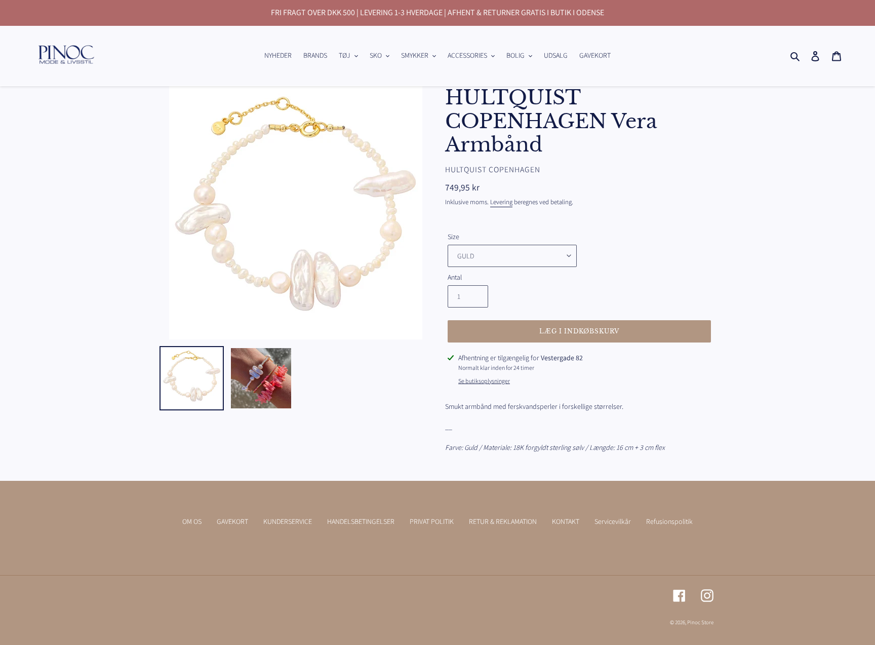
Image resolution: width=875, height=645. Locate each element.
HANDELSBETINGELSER (360, 521)
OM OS (192, 521)
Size (453, 236)
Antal (455, 277)
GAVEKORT (232, 521)
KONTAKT (565, 521)
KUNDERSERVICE (287, 521)
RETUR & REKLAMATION (503, 521)
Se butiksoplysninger (484, 381)
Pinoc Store (700, 622)
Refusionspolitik (669, 521)
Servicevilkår (612, 521)
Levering (501, 202)
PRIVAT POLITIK (432, 521)
